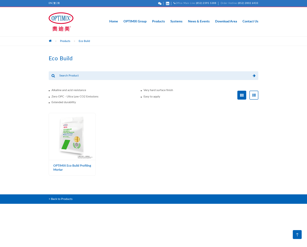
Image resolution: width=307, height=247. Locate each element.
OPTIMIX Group (135, 21)
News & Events (199, 21)
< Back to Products (60, 199)
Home (113, 21)
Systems (176, 21)
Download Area (226, 21)
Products (158, 21)
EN (50, 3)
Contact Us (250, 21)
